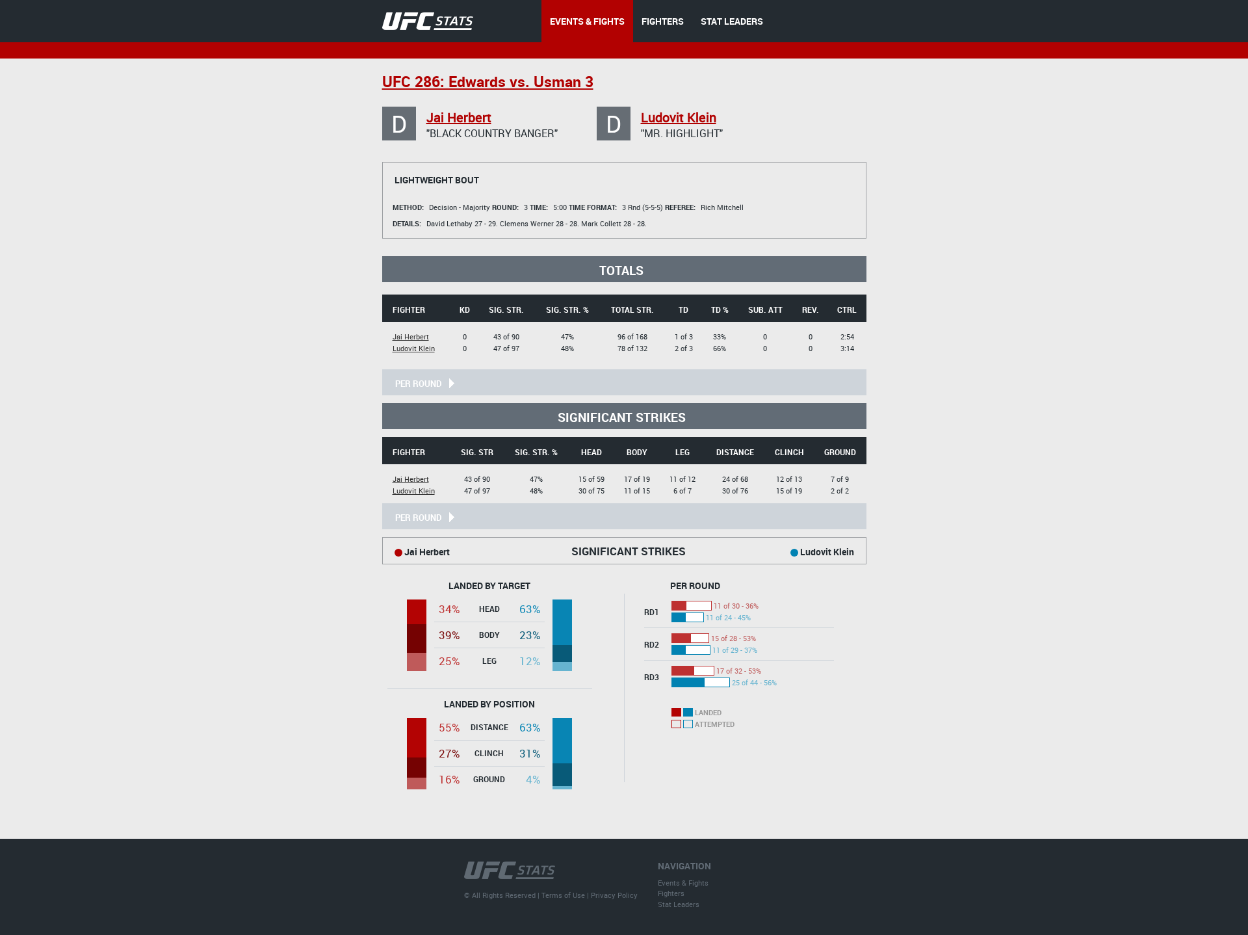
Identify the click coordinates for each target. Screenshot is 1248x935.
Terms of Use (563, 895)
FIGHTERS (663, 21)
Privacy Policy (614, 895)
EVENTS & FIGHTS (587, 21)
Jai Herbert (458, 117)
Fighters (671, 893)
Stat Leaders (678, 904)
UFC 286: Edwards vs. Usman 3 (487, 82)
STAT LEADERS (732, 21)
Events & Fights (683, 883)
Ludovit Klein (678, 117)
